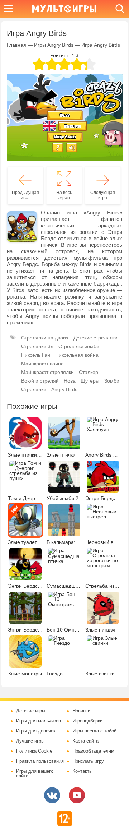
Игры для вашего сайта (34, 773)
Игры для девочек (36, 731)
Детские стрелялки (95, 337)
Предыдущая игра (25, 195)
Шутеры (90, 380)
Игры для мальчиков (38, 721)
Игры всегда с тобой (94, 731)
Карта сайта (85, 741)
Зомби (111, 380)
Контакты (82, 771)
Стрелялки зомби (78, 346)
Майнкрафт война (42, 363)
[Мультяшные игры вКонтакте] (52, 795)
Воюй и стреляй (40, 380)
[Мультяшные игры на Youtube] (77, 795)
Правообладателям (93, 751)
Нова (70, 380)
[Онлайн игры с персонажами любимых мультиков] (64, 9)
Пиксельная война (77, 354)
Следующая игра (102, 195)
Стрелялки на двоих (44, 337)
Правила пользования (40, 761)
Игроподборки (87, 721)
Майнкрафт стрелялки (47, 372)
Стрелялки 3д (37, 346)
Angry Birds (64, 389)
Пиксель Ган (35, 354)
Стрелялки (33, 389)
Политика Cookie (34, 751)
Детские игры (30, 710)
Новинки (81, 710)
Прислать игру (88, 761)
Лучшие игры (30, 741)
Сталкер (88, 372)
